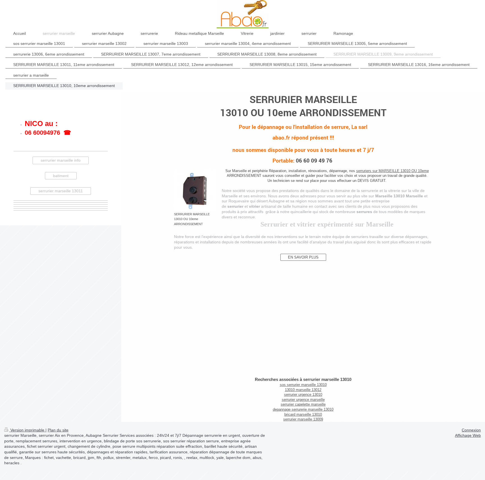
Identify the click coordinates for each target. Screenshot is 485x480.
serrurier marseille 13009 (303, 419)
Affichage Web (468, 435)
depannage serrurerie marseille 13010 (303, 409)
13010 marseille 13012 (303, 390)
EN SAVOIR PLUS (303, 257)
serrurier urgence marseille (303, 399)
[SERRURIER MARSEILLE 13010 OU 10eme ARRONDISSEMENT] (195, 191)
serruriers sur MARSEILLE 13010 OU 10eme (392, 171)
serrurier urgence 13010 (303, 394)
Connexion (471, 430)
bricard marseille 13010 (303, 414)
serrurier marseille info (61, 160)
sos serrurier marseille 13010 (303, 385)
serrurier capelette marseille (303, 404)
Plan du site (58, 430)
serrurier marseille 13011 (60, 191)
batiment (60, 175)
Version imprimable (27, 430)
